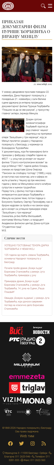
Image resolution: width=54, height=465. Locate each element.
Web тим (27, 436)
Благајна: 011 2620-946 (17, 456)
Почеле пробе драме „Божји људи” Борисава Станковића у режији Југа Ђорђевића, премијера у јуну (24, 272)
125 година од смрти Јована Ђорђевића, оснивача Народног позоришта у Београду (26, 259)
